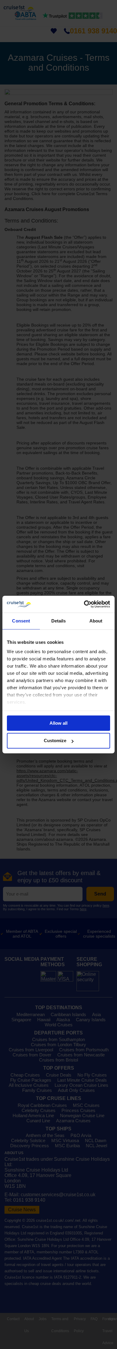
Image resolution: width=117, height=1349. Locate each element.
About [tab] (96, 620)
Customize (55, 740)
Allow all (59, 723)
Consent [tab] (21, 620)
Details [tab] (58, 620)
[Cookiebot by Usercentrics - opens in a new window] (84, 604)
